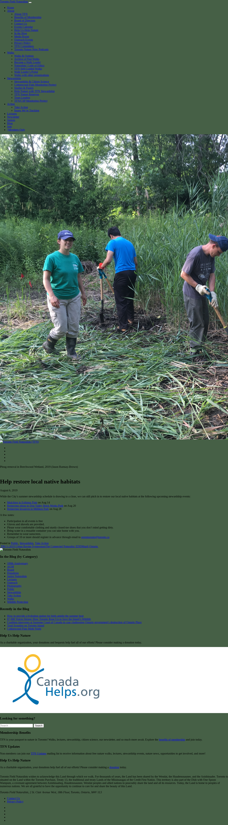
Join (9, 126)
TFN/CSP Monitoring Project (30, 100)
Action (11, 104)
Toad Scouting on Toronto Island (25, 625)
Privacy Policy (22, 42)
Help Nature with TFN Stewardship (34, 91)
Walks (10, 52)
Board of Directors (24, 20)
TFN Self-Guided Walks (28, 68)
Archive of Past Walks (26, 59)
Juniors (11, 120)
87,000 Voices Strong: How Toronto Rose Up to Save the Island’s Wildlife (49, 619)
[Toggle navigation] (30, 2)
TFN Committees (24, 46)
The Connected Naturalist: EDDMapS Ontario (72, 546)
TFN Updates (38, 753)
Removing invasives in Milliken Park (28, 508)
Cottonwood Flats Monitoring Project (35, 84)
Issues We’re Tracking (26, 110)
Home (10, 7)
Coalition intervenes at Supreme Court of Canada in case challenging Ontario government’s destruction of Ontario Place (74, 622)
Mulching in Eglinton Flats (22, 502)
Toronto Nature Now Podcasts (31, 49)
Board (10, 569)
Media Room (21, 36)
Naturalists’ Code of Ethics (29, 65)
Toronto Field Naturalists (14, 1)
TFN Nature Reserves (26, 94)
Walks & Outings (24, 55)
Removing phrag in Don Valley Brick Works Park (35, 505)
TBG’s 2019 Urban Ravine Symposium (22, 546)
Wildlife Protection (17, 601)
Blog (10, 123)
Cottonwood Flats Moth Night (24, 628)
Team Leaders (22, 97)
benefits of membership (172, 739)
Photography (14, 585)
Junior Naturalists (17, 576)
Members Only (16, 129)
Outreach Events (23, 39)
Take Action (21, 107)
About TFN (21, 14)
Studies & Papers (23, 87)
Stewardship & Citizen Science (31, 81)
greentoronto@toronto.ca (95, 537)
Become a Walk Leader (27, 62)
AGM (10, 566)
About (10, 10)
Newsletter (13, 116)
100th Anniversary (17, 563)
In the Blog (20, 33)
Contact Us (20, 23)
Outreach (12, 582)
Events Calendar (23, 26)
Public (14, 543)
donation (114, 767)
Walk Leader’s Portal (26, 71)
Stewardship (14, 78)
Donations (13, 573)
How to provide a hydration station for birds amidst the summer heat (45, 615)
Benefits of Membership (27, 17)
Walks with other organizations (31, 75)
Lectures (12, 113)
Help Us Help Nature (26, 30)
